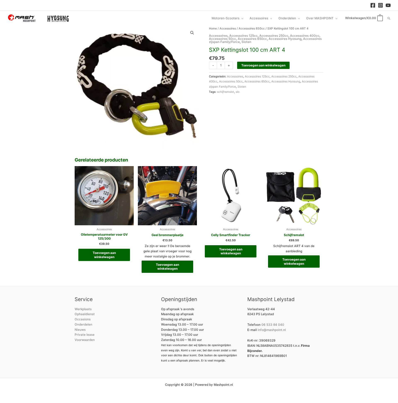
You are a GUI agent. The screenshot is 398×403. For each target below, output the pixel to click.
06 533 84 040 (272, 325)
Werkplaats (83, 309)
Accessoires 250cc (273, 36)
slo (237, 91)
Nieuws (80, 330)
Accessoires (228, 28)
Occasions (83, 319)
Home (213, 28)
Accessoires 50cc (222, 39)
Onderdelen (83, 324)
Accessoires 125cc (243, 36)
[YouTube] (388, 5)
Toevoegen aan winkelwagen (263, 65)
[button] (241, 18)
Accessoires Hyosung (285, 39)
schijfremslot (225, 91)
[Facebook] (372, 5)
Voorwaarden (85, 340)
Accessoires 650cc (252, 28)
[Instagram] (380, 5)
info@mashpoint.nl (272, 330)
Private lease (85, 335)
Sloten (246, 42)
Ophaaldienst (85, 314)
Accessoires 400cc (304, 36)
